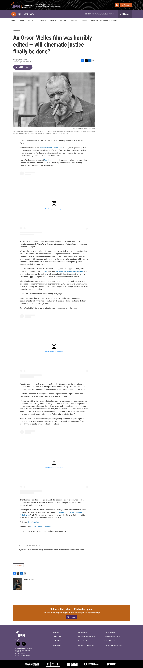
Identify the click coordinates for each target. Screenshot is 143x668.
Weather (94, 20)
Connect (74, 20)
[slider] (22, 14)
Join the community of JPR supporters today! (84, 613)
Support (63, 20)
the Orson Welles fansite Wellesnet (69, 271)
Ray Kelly (44, 271)
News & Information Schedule (113, 645)
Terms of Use (57, 636)
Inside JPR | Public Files (60, 641)
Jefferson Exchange (108, 20)
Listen (30, 20)
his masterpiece (51, 148)
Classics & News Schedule (112, 636)
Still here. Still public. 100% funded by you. (71, 609)
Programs (42, 20)
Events (53, 20)
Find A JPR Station (109, 632)
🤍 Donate (71, 617)
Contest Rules (57, 645)
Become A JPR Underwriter (86, 636)
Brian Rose (48, 160)
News (13, 20)
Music (22, 20)
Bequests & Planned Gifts (86, 645)
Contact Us (56, 632)
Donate (127, 5)
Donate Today (82, 632)
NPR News (16, 30)
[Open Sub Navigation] (17, 20)
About (84, 20)
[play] (13, 14)
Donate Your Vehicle (84, 641)
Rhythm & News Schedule (112, 641)
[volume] (19, 14)
